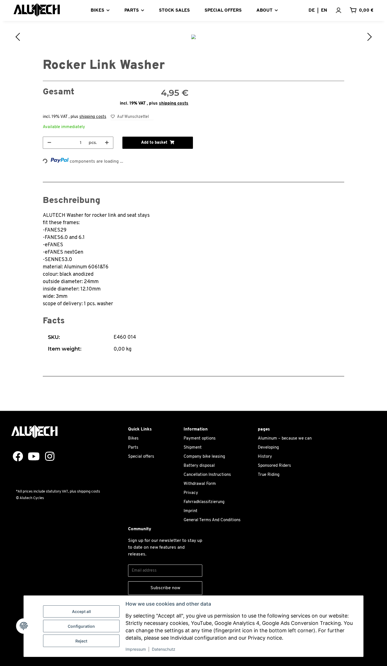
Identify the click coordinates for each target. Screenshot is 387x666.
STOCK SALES (174, 10)
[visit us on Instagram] (47, 456)
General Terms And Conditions (212, 520)
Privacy (191, 493)
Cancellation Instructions (207, 475)
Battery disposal (199, 465)
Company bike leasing (204, 456)
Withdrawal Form (200, 484)
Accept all (81, 611)
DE (312, 10)
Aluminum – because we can (285, 438)
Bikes (133, 438)
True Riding (268, 475)
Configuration (81, 626)
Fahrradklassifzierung (204, 502)
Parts (133, 447)
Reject (81, 641)
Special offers (141, 456)
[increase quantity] (107, 143)
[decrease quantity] (49, 143)
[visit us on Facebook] (15, 456)
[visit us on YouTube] (31, 456)
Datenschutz (163, 649)
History (265, 456)
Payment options (200, 438)
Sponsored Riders (274, 465)
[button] (342, 10)
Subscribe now (165, 588)
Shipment (193, 447)
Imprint (190, 511)
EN (324, 10)
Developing (268, 447)
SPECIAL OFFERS (223, 10)
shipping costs (173, 103)
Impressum (136, 649)
